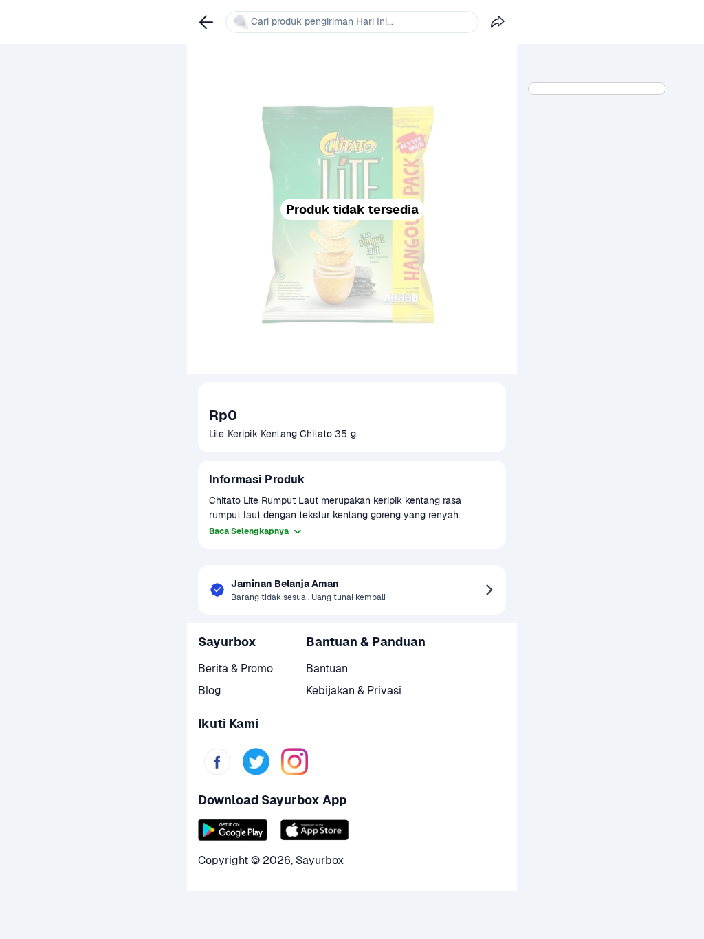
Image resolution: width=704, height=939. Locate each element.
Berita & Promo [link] (235, 668)
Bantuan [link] (327, 668)
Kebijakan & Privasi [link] (354, 690)
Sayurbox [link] (320, 860)
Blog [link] (209, 690)
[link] (217, 761)
